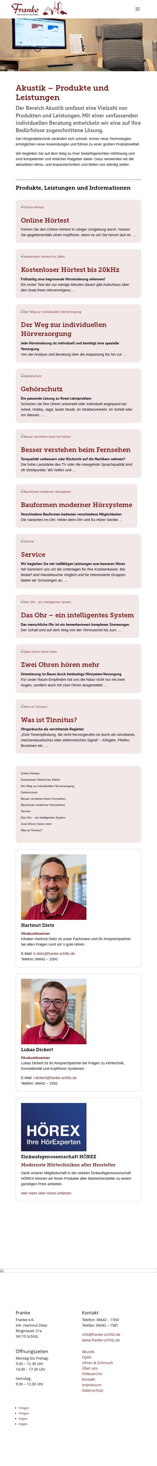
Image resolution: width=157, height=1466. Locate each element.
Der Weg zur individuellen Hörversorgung (47, 786)
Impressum (92, 1384)
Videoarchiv (92, 1373)
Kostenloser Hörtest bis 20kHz (70, 270)
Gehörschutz (42, 389)
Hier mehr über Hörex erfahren (46, 1193)
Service (33, 554)
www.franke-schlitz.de (101, 1339)
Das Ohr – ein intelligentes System (77, 615)
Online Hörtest (45, 220)
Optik (86, 1357)
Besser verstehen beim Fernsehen (76, 450)
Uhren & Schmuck (97, 1362)
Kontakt (88, 1379)
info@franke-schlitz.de (101, 1334)
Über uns (90, 1368)
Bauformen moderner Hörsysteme (76, 505)
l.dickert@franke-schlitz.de (55, 1078)
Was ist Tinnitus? (49, 720)
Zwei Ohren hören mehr (60, 665)
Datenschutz (92, 1390)
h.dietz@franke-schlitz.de (54, 954)
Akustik (88, 1351)
